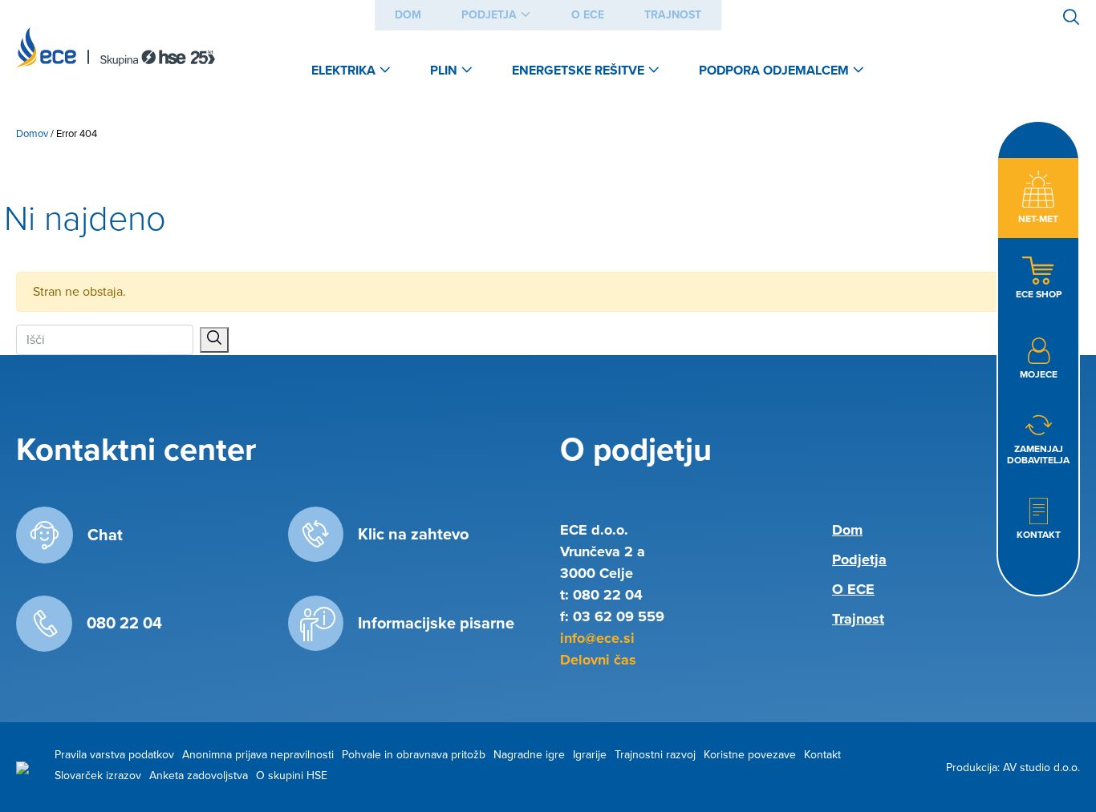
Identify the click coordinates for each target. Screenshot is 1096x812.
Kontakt (822, 755)
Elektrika (343, 71)
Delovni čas (598, 660)
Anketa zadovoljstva (198, 775)
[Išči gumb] (214, 340)
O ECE (587, 15)
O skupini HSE (291, 775)
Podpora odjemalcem (774, 71)
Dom (408, 15)
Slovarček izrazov (98, 775)
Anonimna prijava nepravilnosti (258, 755)
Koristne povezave (750, 755)
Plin (443, 71)
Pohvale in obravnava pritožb (413, 755)
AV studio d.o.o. (1041, 767)
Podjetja (489, 15)
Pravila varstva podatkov (114, 755)
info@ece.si (597, 638)
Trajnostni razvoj (655, 755)
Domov (32, 133)
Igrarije (590, 755)
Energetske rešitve (578, 71)
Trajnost (672, 15)
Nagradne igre (529, 755)
